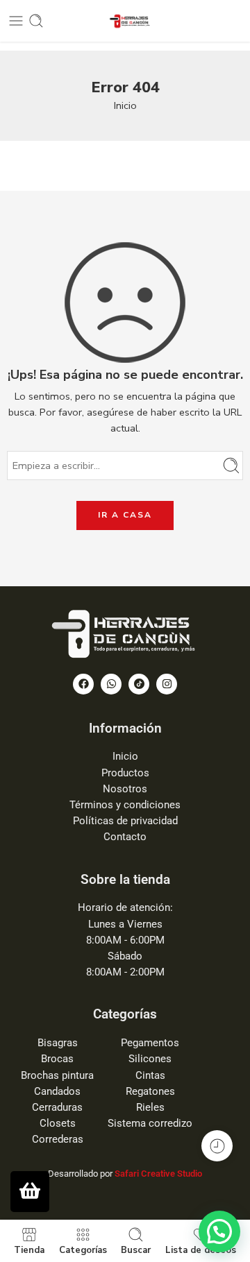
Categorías (83, 1249)
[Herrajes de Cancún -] (125, 21)
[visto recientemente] (217, 1145)
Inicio (125, 105)
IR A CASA (125, 514)
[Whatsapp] (111, 684)
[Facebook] (83, 684)
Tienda (29, 1249)
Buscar (136, 1249)
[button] (219, 1231)
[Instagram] (166, 684)
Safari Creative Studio (158, 1173)
